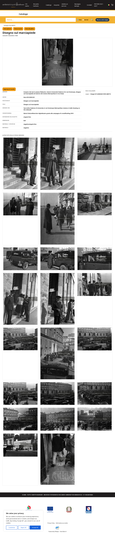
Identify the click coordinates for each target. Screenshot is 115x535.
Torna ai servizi (18, 28)
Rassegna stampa (77, 5)
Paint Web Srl (63, 531)
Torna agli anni (7, 28)
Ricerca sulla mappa (102, 20)
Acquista (56, 5)
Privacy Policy (51, 523)
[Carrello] (112, 5)
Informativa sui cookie (62, 523)
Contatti (89, 5)
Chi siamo (27, 5)
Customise (12, 527)
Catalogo (48, 5)
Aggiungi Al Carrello (9, 89)
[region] (23, 520)
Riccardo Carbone (36, 5)
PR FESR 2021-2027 (99, 5)
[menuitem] (109, 5)
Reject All (23, 527)
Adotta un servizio (64, 5)
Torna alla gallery (29, 28)
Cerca (91, 20)
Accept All (35, 527)
